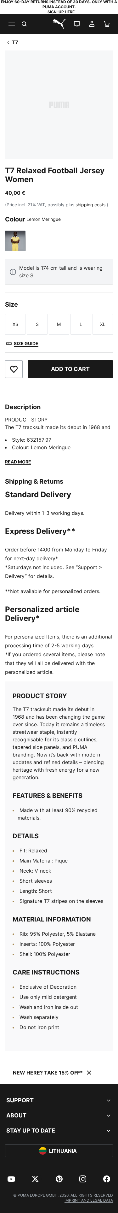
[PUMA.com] (59, 24)
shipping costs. (91, 204)
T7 (15, 42)
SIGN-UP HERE (61, 11)
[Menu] (11, 24)
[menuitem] (11, 1179)
